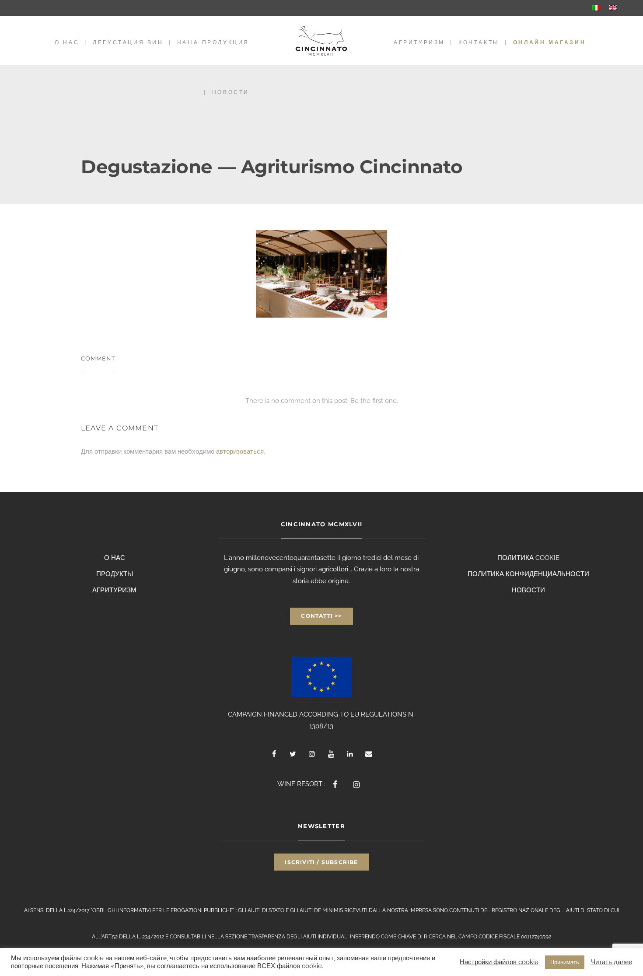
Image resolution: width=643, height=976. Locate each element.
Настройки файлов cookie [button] (499, 962)
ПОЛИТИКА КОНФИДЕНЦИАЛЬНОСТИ (528, 574)
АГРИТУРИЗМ (419, 42)
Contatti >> (321, 615)
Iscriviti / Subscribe (321, 862)
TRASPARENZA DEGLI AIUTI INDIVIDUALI (298, 937)
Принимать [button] (564, 962)
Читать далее (611, 962)
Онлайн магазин (549, 42)
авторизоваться (240, 451)
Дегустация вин (128, 42)
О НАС (67, 42)
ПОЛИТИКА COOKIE (528, 558)
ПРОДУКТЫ (114, 574)
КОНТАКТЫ (479, 42)
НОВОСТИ (230, 92)
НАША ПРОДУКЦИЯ (213, 42)
